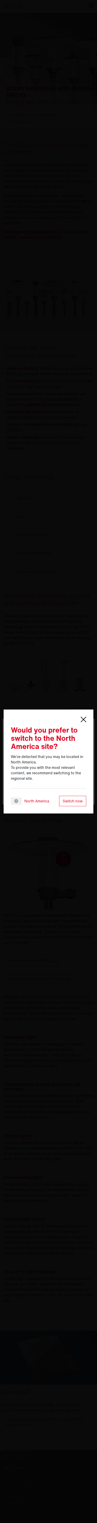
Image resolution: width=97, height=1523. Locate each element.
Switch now (73, 801)
